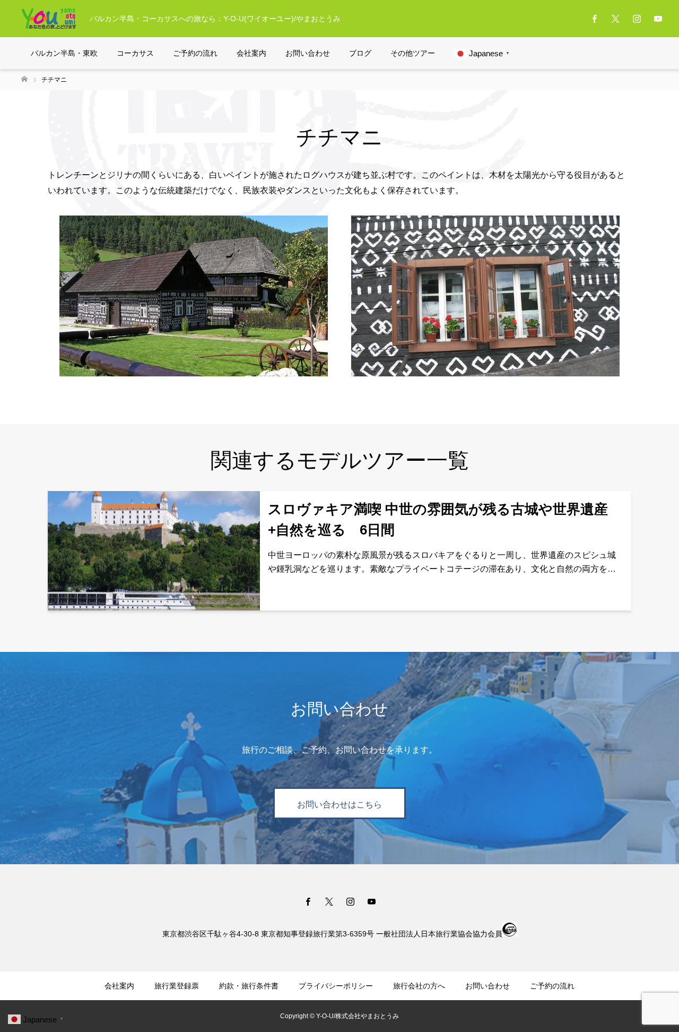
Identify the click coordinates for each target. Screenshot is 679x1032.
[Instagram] (636, 18)
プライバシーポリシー (336, 986)
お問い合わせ (307, 53)
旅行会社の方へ (419, 986)
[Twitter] (615, 18)
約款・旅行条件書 (248, 986)
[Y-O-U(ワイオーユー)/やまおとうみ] (48, 18)
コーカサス (135, 53)
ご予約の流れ (195, 53)
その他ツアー (412, 53)
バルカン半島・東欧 (64, 53)
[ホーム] (24, 79)
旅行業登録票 (176, 986)
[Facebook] (594, 18)
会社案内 (251, 53)
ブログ (360, 53)
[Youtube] (657, 18)
